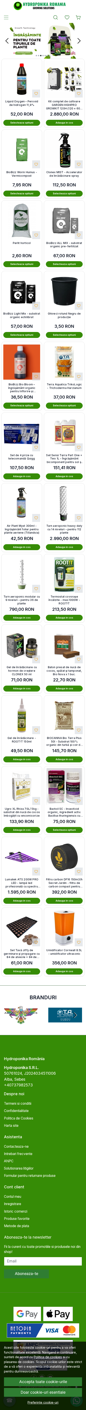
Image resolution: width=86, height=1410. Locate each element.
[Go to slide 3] (40, 55)
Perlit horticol (22, 243)
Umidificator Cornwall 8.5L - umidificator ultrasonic (64, 952)
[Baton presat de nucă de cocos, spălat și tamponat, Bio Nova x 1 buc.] (64, 644)
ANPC (8, 1161)
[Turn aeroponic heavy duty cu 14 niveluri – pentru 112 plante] (64, 503)
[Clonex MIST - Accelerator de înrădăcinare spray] (64, 149)
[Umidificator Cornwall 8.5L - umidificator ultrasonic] (64, 927)
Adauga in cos (64, 122)
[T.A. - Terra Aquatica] (65, 1023)
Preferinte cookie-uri (43, 1402)
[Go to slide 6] (47, 55)
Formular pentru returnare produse (30, 1176)
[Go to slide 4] (43, 55)
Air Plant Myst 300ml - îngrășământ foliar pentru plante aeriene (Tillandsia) (21, 529)
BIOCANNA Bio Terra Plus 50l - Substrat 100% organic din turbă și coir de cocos (64, 741)
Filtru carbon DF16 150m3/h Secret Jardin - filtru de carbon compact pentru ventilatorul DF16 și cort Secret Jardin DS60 (64, 883)
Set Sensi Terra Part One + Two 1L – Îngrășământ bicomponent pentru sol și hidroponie (64, 459)
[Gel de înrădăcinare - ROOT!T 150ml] (21, 715)
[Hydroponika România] (43, 6)
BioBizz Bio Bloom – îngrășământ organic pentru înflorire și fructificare (22, 388)
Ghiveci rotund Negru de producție (64, 315)
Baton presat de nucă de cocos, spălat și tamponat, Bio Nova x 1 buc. (64, 671)
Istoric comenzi (15, 1211)
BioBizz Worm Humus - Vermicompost (21, 174)
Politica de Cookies (18, 1118)
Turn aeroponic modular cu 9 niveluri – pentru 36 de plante (22, 600)
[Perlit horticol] (21, 220)
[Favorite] (67, 17)
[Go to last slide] (11, 1015)
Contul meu (12, 1196)
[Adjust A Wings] (21, 1023)
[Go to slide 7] (49, 55)
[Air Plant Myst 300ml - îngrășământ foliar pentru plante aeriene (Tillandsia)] (21, 503)
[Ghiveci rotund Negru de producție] (64, 291)
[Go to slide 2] (38, 55)
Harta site (11, 1125)
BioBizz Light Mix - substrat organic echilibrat (21, 315)
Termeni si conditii (17, 1103)
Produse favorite (17, 1219)
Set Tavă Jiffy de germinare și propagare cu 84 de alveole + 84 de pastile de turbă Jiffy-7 (22, 954)
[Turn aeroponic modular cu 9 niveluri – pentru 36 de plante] (21, 574)
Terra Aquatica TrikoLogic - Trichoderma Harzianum (64, 386)
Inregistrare (12, 1204)
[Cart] (78, 17)
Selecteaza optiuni (21, 122)
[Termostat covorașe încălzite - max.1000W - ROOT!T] (64, 574)
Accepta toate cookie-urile (43, 1381)
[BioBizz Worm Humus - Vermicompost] (21, 149)
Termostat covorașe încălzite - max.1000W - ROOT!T (64, 600)
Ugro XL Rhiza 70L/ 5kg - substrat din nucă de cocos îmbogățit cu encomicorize (22, 812)
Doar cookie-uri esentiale (43, 1392)
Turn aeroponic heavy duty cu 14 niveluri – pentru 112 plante (64, 529)
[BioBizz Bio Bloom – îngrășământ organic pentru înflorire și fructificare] (21, 362)
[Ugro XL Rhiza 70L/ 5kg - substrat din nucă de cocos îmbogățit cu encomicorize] (21, 786)
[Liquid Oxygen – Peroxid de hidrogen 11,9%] (21, 79)
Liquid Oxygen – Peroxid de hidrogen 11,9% (21, 103)
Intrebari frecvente (18, 1154)
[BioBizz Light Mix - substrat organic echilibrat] (21, 291)
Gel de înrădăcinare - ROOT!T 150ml (21, 739)
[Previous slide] (7, 40)
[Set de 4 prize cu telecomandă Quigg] (21, 432)
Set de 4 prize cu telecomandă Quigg (21, 457)
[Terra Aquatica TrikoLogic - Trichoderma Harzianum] (64, 362)
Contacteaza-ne (16, 1146)
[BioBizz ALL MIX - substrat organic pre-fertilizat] (64, 220)
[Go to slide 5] (45, 55)
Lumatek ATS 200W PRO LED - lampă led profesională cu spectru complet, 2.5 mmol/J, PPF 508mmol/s (22, 883)
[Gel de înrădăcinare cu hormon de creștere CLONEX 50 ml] (21, 644)
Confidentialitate (16, 1111)
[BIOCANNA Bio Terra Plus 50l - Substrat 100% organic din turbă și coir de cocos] (64, 715)
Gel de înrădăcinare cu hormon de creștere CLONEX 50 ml (22, 671)
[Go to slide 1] (36, 55)
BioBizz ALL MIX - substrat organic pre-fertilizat (64, 244)
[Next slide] (78, 40)
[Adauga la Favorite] (36, 94)
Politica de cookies (48, 1357)
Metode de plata (16, 1226)
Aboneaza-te (26, 1273)
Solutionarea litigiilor (19, 1168)
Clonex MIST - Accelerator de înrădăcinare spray (64, 174)
